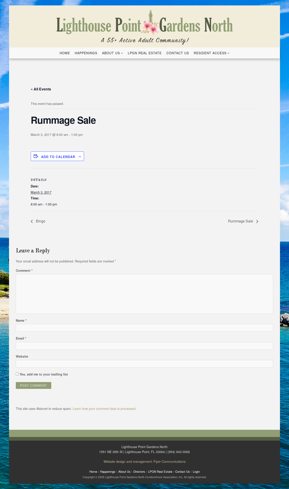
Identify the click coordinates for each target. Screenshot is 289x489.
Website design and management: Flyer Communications (145, 461)
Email (21, 338)
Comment (24, 270)
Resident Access (210, 53)
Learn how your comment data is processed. (104, 408)
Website (22, 356)
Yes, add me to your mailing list (43, 374)
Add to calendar (58, 156)
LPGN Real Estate (145, 53)
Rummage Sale (241, 221)
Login (196, 471)
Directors (139, 471)
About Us (111, 53)
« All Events (41, 89)
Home (65, 53)
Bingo (40, 221)
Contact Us (177, 53)
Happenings (86, 53)
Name (21, 320)
